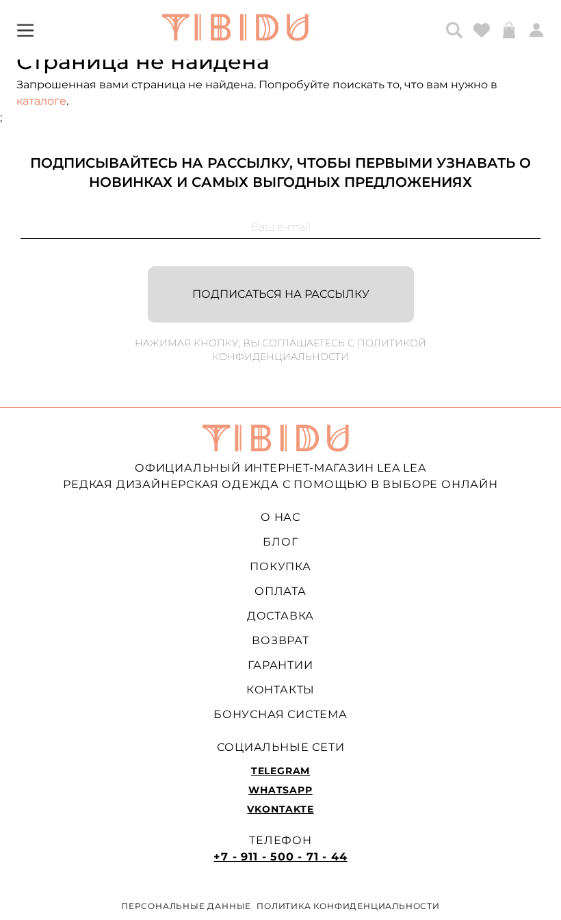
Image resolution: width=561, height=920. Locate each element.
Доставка (280, 615)
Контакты (280, 689)
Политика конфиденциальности (348, 906)
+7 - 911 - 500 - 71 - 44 (280, 856)
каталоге (41, 100)
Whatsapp (280, 790)
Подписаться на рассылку (280, 294)
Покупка (280, 566)
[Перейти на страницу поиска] (454, 30)
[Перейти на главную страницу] (240, 30)
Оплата (280, 591)
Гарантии (280, 665)
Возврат (280, 640)
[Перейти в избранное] (481, 30)
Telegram (280, 771)
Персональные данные (186, 906)
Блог (280, 541)
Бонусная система (280, 714)
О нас (280, 517)
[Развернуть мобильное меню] (25, 29)
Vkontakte (280, 809)
